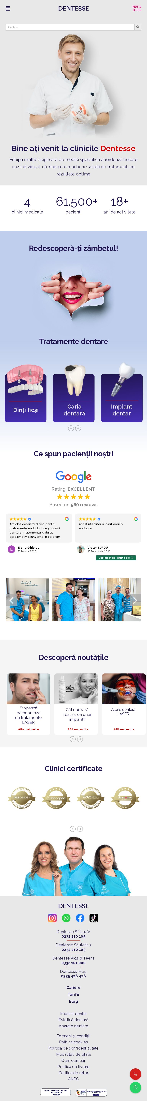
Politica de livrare (74, 1066)
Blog (73, 1001)
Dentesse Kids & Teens (73, 958)
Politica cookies (73, 1042)
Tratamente (60, 341)
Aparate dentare (73, 1026)
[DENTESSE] (74, 7)
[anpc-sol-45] (55, 1089)
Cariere (73, 987)
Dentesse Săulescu (73, 945)
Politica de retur (73, 1072)
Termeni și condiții (73, 1036)
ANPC (73, 1079)
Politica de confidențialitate (73, 1048)
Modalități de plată (73, 1054)
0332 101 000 (73, 962)
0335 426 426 (73, 976)
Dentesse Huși (73, 971)
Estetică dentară (73, 1019)
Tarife (73, 994)
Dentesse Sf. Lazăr (73, 931)
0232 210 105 (73, 936)
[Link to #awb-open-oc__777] (25, 8)
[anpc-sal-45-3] (91, 1089)
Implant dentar (73, 1013)
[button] (11, 600)
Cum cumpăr (73, 1060)
